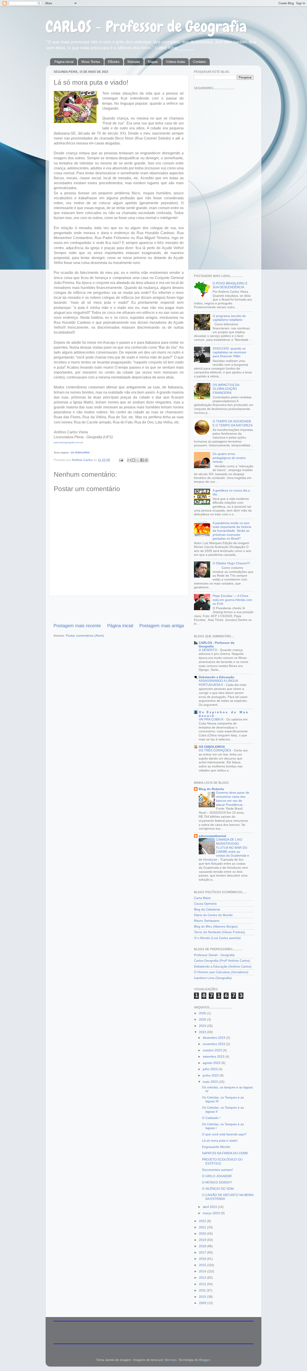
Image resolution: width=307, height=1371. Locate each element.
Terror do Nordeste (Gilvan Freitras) (219, 932)
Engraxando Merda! (216, 1147)
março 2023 (212, 1213)
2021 (203, 1227)
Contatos (199, 62)
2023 (203, 1032)
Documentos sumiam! (217, 1170)
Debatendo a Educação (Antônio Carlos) (222, 966)
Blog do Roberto (211, 789)
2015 (203, 1265)
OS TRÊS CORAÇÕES (215, 750)
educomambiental (212, 836)
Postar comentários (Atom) (85, 635)
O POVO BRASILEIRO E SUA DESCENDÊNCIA (230, 285)
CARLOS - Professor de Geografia (146, 26)
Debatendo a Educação (216, 677)
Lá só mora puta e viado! (220, 1140)
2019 (203, 1240)
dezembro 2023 (214, 1037)
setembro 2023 (214, 1056)
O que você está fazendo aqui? (224, 1134)
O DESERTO (208, 650)
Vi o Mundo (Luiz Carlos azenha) (217, 938)
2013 (203, 1277)
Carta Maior (202, 898)
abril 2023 (210, 1207)
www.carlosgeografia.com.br (68, 442)
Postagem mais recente (77, 625)
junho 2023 (211, 1075)
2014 (203, 1271)
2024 (203, 1026)
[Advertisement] (118, 609)
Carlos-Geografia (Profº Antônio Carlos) (222, 960)
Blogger (204, 1360)
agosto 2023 (212, 1063)
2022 (203, 1221)
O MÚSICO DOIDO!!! (217, 1182)
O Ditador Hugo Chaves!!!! (231, 563)
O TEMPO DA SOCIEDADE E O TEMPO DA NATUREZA (233, 423)
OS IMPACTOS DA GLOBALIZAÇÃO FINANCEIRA (226, 388)
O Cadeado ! (211, 1118)
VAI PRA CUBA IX (211, 719)
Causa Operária (205, 903)
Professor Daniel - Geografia (214, 955)
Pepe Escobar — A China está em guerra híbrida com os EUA (232, 599)
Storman (171, 1360)
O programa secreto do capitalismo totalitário (229, 317)
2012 (203, 1284)
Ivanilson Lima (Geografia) (213, 978)
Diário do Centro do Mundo (213, 915)
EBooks (114, 62)
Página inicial (63, 62)
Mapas (153, 62)
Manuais (133, 62)
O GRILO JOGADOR (217, 1176)
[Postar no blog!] (133, 460)
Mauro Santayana (206, 920)
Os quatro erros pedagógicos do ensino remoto (229, 457)
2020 (203, 1233)
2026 (203, 1013)
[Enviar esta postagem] (121, 460)
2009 (203, 1303)
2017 (203, 1252)
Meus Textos (90, 62)
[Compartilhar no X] (138, 460)
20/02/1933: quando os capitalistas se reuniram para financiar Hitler (229, 352)
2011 (203, 1290)
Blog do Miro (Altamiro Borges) (216, 926)
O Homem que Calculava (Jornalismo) (221, 972)
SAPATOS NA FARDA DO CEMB (225, 1153)
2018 (203, 1246)
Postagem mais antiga (161, 625)
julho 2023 (210, 1069)
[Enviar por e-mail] (129, 460)
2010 (203, 1296)
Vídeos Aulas (175, 62)
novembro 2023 (214, 1044)
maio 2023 (211, 1081)
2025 (203, 1019)
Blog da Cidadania (207, 909)
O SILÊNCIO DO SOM (218, 1188)
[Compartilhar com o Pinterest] (146, 460)
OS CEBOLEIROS (80, 452)
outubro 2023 (213, 1050)
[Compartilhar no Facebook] (142, 460)
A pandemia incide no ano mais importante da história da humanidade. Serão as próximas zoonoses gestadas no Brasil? (232, 530)
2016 (203, 1258)
